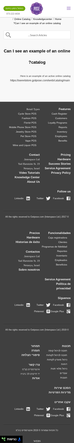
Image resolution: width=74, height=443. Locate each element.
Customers (61, 118)
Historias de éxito (28, 242)
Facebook (58, 198)
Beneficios (61, 264)
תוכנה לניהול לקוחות (56, 355)
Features (65, 109)
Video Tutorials (29, 172)
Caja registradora (57, 237)
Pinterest (39, 311)
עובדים (63, 373)
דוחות (64, 364)
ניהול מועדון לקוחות (57, 359)
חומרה (35, 350)
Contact (34, 154)
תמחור (35, 346)
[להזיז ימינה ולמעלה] (5, 438)
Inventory (62, 131)
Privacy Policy (61, 172)
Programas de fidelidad (54, 246)
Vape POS (30, 140)
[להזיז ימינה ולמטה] (5, 440)
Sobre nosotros (29, 269)
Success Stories (60, 163)
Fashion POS (29, 118)
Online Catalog (22, 19)
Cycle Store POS (27, 113)
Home (58, 19)
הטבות (63, 377)
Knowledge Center (27, 177)
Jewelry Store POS (26, 131)
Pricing (66, 154)
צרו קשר (34, 364)
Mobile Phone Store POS (22, 127)
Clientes (62, 242)
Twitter (40, 198)
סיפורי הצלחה (30, 355)
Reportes (62, 251)
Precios (34, 233)
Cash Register (59, 113)
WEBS (37, 441)
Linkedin (19, 198)
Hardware (64, 159)
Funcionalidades (59, 233)
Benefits (62, 140)
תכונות (66, 346)
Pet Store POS (28, 136)
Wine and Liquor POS (24, 145)
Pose (36, 8)
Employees (61, 136)
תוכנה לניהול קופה (57, 350)
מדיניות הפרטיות (60, 392)
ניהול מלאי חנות (59, 368)
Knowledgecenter (42, 19)
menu (69, 8)
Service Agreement (58, 168)
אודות (36, 378)
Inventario (61, 255)
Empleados (61, 260)
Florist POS (30, 122)
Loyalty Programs (57, 122)
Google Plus (57, 311)
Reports (63, 127)
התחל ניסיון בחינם (14, 8)
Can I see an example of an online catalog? (37, 23)
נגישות (11, 439)
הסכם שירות (62, 388)
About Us (33, 181)
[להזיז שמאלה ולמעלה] (3, 438)
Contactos (33, 251)
